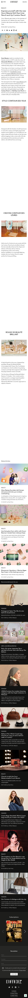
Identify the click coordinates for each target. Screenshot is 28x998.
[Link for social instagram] (15, 987)
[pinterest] (7, 30)
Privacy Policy (23, 970)
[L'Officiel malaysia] (14, 2)
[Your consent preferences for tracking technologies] (25, 995)
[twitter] (11, 30)
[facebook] (5, 30)
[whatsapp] (14, 30)
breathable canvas (16, 71)
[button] (25, 931)
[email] (2, 30)
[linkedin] (9, 30)
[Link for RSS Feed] (18, 987)
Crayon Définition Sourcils (14, 73)
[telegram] (16, 30)
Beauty (3, 8)
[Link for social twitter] (9, 987)
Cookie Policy (14, 995)
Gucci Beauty (20, 81)
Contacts (14, 991)
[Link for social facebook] (12, 987)
